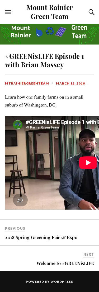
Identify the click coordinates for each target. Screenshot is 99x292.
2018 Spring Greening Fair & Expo (41, 237)
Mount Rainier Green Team (49, 12)
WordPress (61, 282)
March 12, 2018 (70, 83)
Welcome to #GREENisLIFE (65, 263)
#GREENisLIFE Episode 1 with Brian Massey (44, 60)
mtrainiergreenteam (27, 83)
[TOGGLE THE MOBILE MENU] (8, 12)
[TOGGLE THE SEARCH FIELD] (91, 12)
